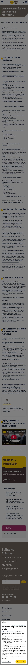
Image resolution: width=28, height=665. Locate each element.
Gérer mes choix (6, 662)
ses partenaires (12, 631)
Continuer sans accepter (19, 625)
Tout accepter (21, 662)
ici (6, 658)
